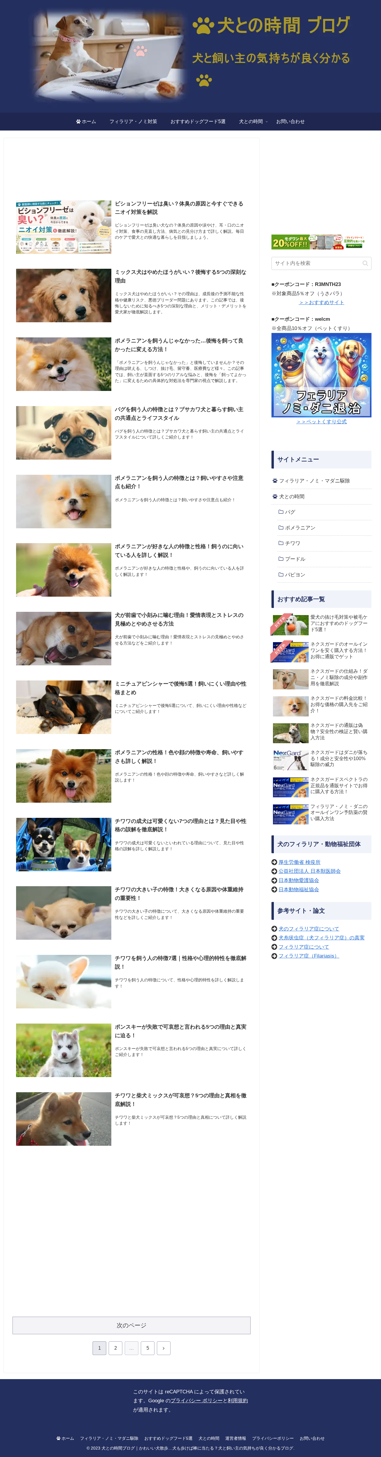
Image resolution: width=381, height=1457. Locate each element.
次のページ (131, 1325)
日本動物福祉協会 (299, 889)
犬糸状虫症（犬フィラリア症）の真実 (322, 938)
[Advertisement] (132, 168)
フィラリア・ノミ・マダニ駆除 (109, 1438)
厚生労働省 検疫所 (300, 862)
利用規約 (238, 1400)
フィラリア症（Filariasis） (309, 956)
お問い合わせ (312, 1438)
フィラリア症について (304, 947)
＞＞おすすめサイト (321, 302)
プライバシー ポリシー (197, 1400)
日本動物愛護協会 (299, 880)
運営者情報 (235, 1438)
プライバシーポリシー (273, 1438)
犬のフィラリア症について (309, 929)
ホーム (67, 1438)
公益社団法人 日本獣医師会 (310, 871)
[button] (365, 263)
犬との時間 (209, 1438)
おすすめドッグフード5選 (168, 1438)
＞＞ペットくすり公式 (321, 422)
